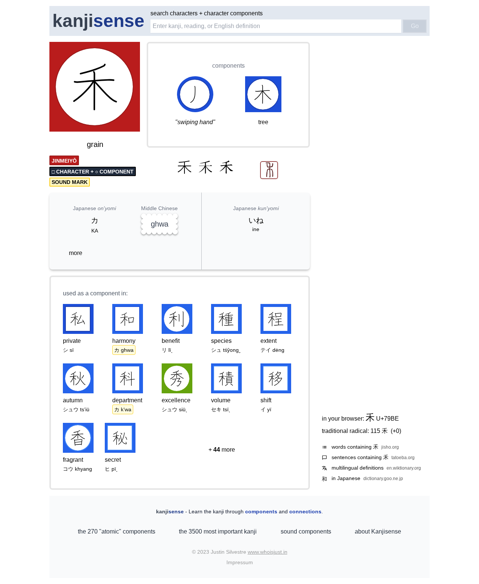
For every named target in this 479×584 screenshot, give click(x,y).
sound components (306, 531)
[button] (221, 450)
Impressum (239, 562)
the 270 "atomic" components (116, 531)
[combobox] (275, 26)
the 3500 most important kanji (218, 531)
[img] (95, 87)
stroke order (119, 126)
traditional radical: (361, 431)
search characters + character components (206, 13)
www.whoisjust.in (267, 552)
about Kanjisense (378, 531)
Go (415, 26)
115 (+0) (385, 431)
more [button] (75, 253)
